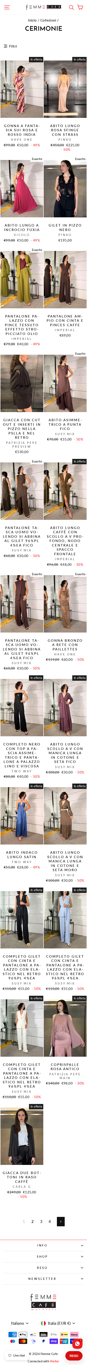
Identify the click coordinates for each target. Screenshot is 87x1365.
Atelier (54, 1361)
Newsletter (42, 1279)
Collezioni (48, 20)
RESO (42, 1268)
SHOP (42, 1256)
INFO (42, 1245)
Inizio (32, 20)
